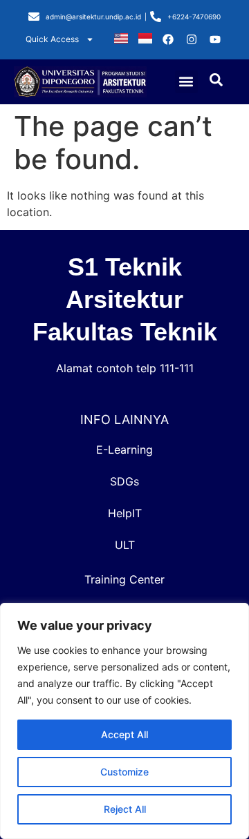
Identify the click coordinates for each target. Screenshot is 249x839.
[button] (186, 81)
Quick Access (52, 39)
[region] (124, 721)
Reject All (125, 809)
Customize (124, 772)
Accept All (124, 734)
